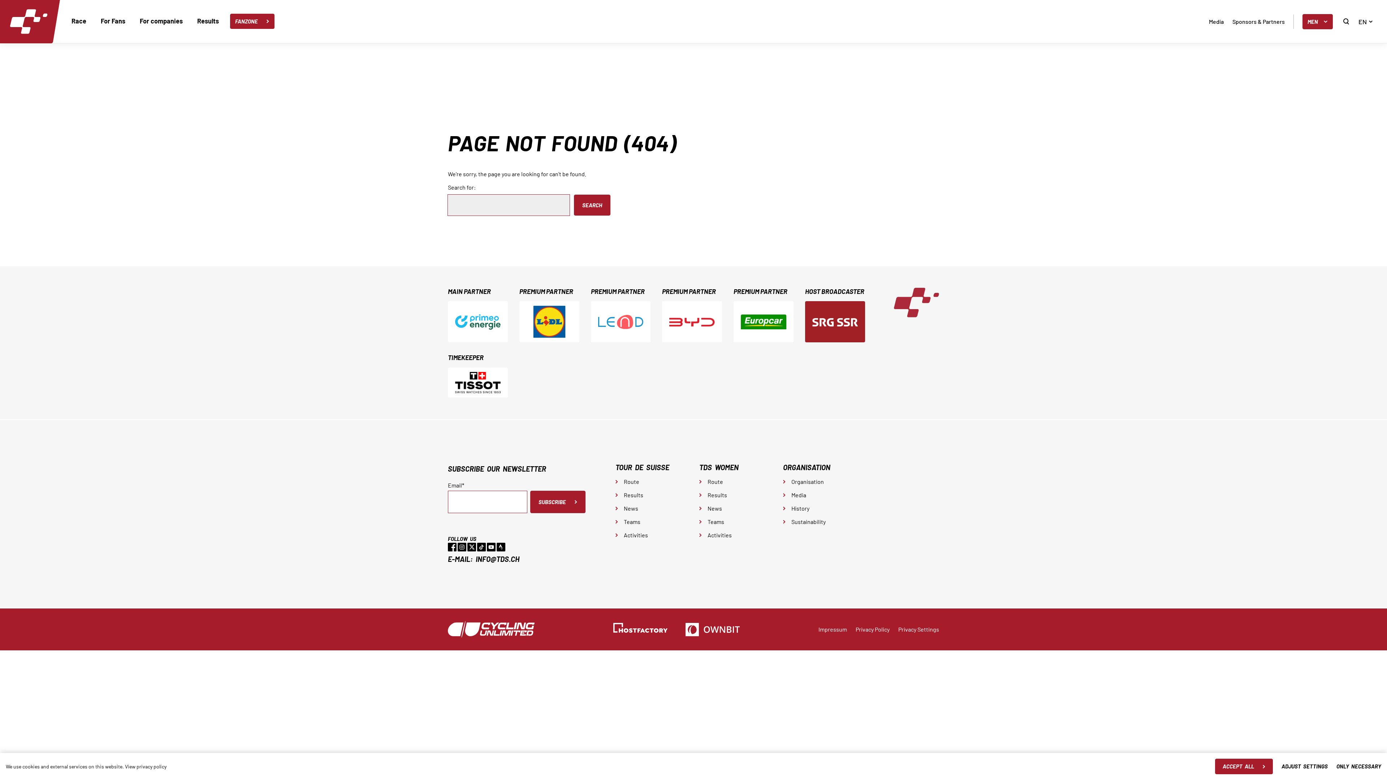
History (800, 508)
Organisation (807, 481)
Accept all (1238, 766)
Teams (632, 521)
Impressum (832, 629)
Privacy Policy (873, 629)
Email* (456, 485)
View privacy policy (146, 766)
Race (79, 21)
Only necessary (1358, 766)
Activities (636, 535)
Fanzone (246, 21)
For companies (161, 21)
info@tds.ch (497, 559)
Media (1216, 21)
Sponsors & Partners (1258, 21)
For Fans (113, 21)
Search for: (462, 187)
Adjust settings (1305, 766)
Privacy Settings (918, 629)
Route (631, 481)
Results (208, 21)
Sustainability (808, 521)
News (631, 508)
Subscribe (552, 502)
